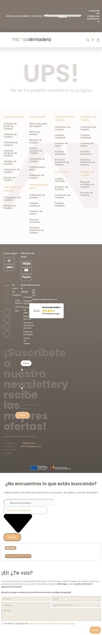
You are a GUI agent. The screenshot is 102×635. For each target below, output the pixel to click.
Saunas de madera (10, 179)
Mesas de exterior (34, 133)
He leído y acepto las (39, 623)
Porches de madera (86, 194)
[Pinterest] (7, 334)
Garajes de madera (10, 162)
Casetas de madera (10, 135)
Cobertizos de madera (37, 196)
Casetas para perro (37, 168)
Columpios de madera (62, 196)
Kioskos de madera (10, 207)
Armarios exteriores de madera (36, 230)
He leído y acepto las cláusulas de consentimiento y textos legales (29, 376)
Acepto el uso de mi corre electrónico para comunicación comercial (29, 398)
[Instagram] (7, 319)
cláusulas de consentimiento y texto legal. (51, 623)
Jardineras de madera (37, 160)
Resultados (10, 548)
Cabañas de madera (11, 143)
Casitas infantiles (60, 180)
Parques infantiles (60, 204)
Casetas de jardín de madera (10, 126)
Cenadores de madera (12, 170)
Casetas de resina (35, 212)
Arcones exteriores (34, 221)
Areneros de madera (61, 188)
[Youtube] (7, 326)
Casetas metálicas (34, 204)
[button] (3, 39)
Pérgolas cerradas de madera (87, 184)
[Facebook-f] (7, 312)
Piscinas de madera (35, 141)
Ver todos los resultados (18, 556)
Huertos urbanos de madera (35, 151)
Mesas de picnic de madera (38, 125)
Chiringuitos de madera (12, 198)
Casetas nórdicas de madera (10, 153)
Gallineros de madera (36, 176)
